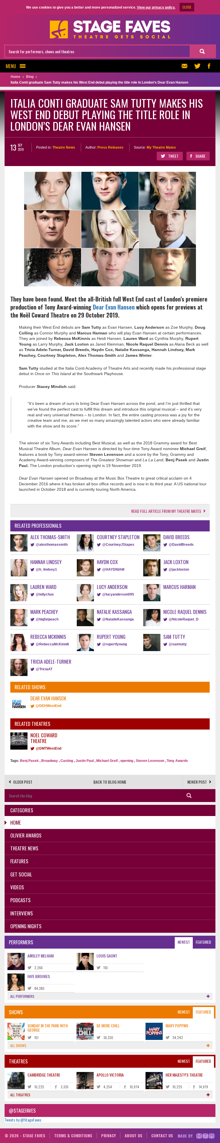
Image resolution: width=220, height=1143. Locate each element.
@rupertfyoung (114, 644)
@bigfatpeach (47, 619)
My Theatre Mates (161, 147)
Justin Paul (85, 761)
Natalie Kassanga (114, 611)
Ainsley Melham (41, 956)
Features (19, 861)
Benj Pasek (29, 761)
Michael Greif (107, 761)
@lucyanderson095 (118, 594)
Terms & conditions (73, 1135)
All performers (22, 996)
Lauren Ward (43, 586)
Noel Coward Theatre (43, 738)
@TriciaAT (44, 669)
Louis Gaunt (107, 956)
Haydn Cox (107, 561)
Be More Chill (108, 1025)
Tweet (173, 156)
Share (200, 156)
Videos (17, 887)
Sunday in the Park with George (48, 1027)
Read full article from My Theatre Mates (166, 511)
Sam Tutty (174, 636)
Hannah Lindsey (46, 561)
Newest (184, 942)
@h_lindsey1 (46, 569)
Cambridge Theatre (44, 1075)
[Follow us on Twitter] (197, 66)
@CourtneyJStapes (118, 545)
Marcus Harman (179, 586)
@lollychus (45, 594)
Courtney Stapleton (118, 537)
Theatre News (63, 147)
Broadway (49, 761)
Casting (66, 761)
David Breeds (176, 537)
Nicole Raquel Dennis (185, 611)
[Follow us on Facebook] (209, 66)
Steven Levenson (150, 761)
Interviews (21, 913)
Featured (203, 942)
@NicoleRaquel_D (184, 619)
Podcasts (20, 900)
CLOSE (186, 7)
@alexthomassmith (52, 545)
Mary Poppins (177, 1025)
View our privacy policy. (156, 7)
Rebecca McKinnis (48, 636)
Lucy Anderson (112, 586)
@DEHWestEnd (48, 706)
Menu (11, 66)
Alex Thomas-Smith (50, 537)
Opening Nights (26, 926)
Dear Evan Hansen (114, 307)
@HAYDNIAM (113, 569)
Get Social (21, 874)
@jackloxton (179, 569)
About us (133, 1135)
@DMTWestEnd (48, 748)
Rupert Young (111, 636)
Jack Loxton (175, 561)
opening (126, 761)
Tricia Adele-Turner (50, 661)
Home (15, 822)
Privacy (108, 1135)
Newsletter (186, 66)
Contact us (162, 1135)
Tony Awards (177, 761)
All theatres (20, 1094)
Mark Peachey (44, 611)
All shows (18, 1045)
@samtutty (178, 644)
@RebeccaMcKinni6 (52, 644)
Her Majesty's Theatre (184, 1075)
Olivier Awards (26, 835)
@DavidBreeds (181, 545)
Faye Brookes (39, 976)
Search (189, 795)
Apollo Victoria (110, 1075)
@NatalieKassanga (118, 619)
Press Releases (110, 147)
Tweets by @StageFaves (23, 1120)
